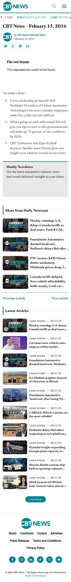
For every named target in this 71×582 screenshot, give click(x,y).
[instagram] (21, 559)
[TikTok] (40, 559)
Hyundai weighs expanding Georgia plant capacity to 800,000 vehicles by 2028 (47, 449)
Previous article (14, 298)
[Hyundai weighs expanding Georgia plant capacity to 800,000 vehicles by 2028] (15, 447)
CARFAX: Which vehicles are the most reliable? (48, 414)
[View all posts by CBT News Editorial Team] (8, 37)
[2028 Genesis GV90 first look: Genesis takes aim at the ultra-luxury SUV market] (15, 482)
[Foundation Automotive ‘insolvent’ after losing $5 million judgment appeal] (15, 395)
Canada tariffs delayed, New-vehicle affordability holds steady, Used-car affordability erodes (48, 282)
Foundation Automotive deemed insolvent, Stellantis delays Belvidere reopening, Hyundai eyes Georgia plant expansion (48, 244)
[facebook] (12, 559)
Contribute (26, 533)
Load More (35, 499)
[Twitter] (49, 559)
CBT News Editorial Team (31, 35)
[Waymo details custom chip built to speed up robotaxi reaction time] (15, 465)
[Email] (27, 46)
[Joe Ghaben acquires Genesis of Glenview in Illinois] (15, 378)
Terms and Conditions (47, 540)
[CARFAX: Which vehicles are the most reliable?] (15, 412)
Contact (42, 533)
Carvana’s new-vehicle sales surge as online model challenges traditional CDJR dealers (47, 345)
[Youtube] (59, 559)
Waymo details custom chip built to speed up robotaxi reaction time (47, 467)
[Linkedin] (20, 46)
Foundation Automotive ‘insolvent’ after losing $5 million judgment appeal (46, 397)
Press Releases (19, 540)
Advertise (56, 533)
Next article (60, 298)
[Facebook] (6, 46)
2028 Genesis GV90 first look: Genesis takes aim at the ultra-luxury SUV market (48, 484)
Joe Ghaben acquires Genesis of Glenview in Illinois (48, 380)
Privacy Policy (36, 548)
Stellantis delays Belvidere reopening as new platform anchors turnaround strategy (48, 432)
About (12, 533)
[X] (13, 46)
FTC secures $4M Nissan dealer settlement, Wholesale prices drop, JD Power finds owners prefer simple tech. (49, 263)
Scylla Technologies (35, 576)
